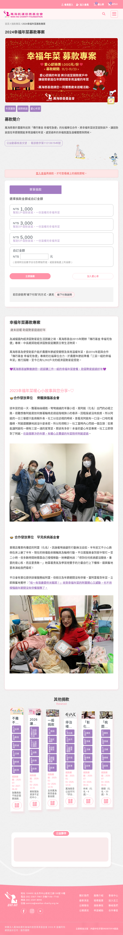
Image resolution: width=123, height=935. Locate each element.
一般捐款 (51, 722)
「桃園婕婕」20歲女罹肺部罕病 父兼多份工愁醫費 (104, 725)
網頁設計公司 (11, 930)
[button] (104, 14)
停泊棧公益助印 (69, 725)
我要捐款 (17, 805)
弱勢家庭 (23, 108)
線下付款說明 (64, 294)
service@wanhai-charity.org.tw (42, 903)
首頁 (7, 23)
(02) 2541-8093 (34, 900)
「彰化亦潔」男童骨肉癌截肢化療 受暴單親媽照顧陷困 (87, 725)
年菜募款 (10, 108)
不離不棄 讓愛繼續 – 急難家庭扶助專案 (17, 721)
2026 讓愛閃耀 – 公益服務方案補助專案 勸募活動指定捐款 (35, 722)
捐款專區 (15, 23)
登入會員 (41, 173)
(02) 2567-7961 (34, 896)
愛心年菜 (35, 108)
